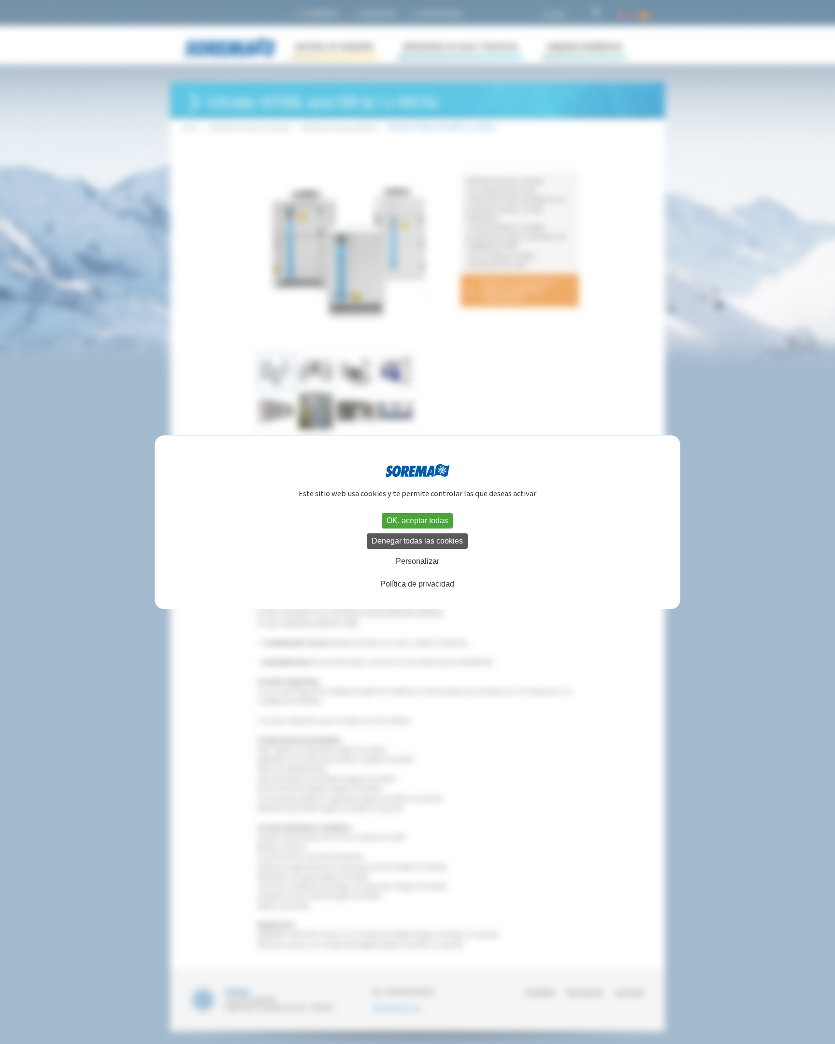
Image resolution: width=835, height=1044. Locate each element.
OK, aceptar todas (417, 520)
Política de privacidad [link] (417, 584)
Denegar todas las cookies (417, 541)
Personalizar (417, 561)
